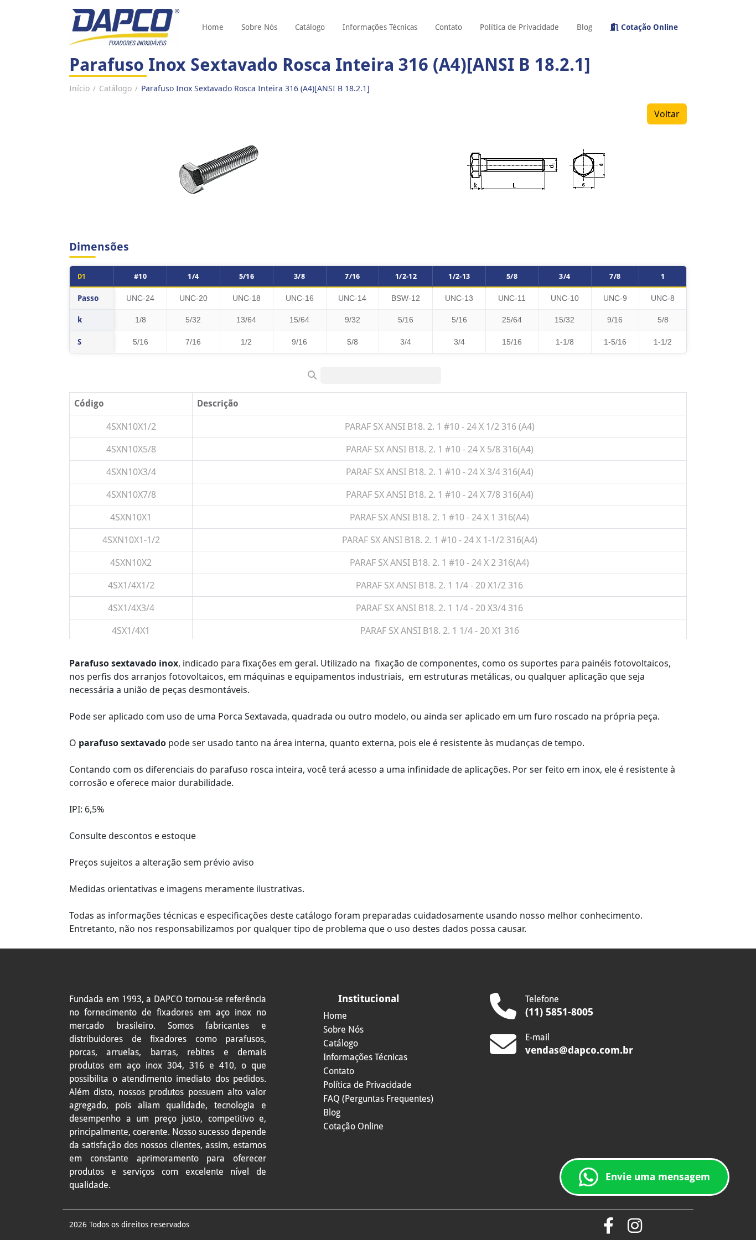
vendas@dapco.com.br (579, 1050)
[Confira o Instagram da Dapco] (634, 1226)
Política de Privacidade (519, 27)
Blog (584, 27)
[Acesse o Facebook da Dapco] (608, 1226)
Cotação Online (648, 27)
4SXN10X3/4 (131, 472)
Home (213, 27)
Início (79, 88)
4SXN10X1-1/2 (131, 540)
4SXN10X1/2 (131, 426)
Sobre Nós (259, 27)
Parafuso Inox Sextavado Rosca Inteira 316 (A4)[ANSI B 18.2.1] (255, 88)
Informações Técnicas (380, 27)
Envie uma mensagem (657, 1176)
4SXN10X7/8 (131, 494)
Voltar (667, 114)
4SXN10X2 (131, 562)
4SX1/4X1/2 (131, 585)
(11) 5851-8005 (559, 1012)
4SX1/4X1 (131, 630)
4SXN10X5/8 (131, 449)
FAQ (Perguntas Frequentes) (378, 1098)
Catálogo (310, 27)
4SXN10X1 (131, 517)
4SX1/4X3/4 (131, 608)
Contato (448, 27)
